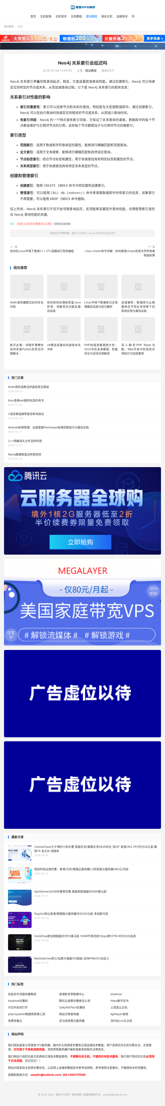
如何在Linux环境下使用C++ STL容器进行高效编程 (42, 251)
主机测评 (61, 16)
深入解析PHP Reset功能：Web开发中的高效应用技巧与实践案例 (138, 349)
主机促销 (45, 16)
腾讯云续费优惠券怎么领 (74, 1000)
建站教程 (91, 16)
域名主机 (106, 16)
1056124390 (62, 223)
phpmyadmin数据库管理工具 (26, 1014)
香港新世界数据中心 (72, 994)
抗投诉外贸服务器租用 (22, 994)
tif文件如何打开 (18, 1007)
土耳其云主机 (118, 1007)
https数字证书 (119, 1000)
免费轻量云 (15, 1020)
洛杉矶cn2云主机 (121, 1020)
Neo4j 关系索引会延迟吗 (82, 63)
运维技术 (122, 16)
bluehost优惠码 (18, 1000)
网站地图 (76, 1094)
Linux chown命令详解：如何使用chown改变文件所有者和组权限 (120, 253)
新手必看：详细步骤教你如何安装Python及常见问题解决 (26, 349)
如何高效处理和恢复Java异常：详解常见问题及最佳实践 (63, 306)
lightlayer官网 (119, 1014)
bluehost (116, 994)
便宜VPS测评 (82, 7)
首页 (33, 16)
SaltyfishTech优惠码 (72, 1007)
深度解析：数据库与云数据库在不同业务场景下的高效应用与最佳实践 (138, 306)
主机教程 (76, 16)
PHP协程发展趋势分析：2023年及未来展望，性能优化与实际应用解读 (101, 349)
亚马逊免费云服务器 (72, 1020)
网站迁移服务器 (69, 1014)
